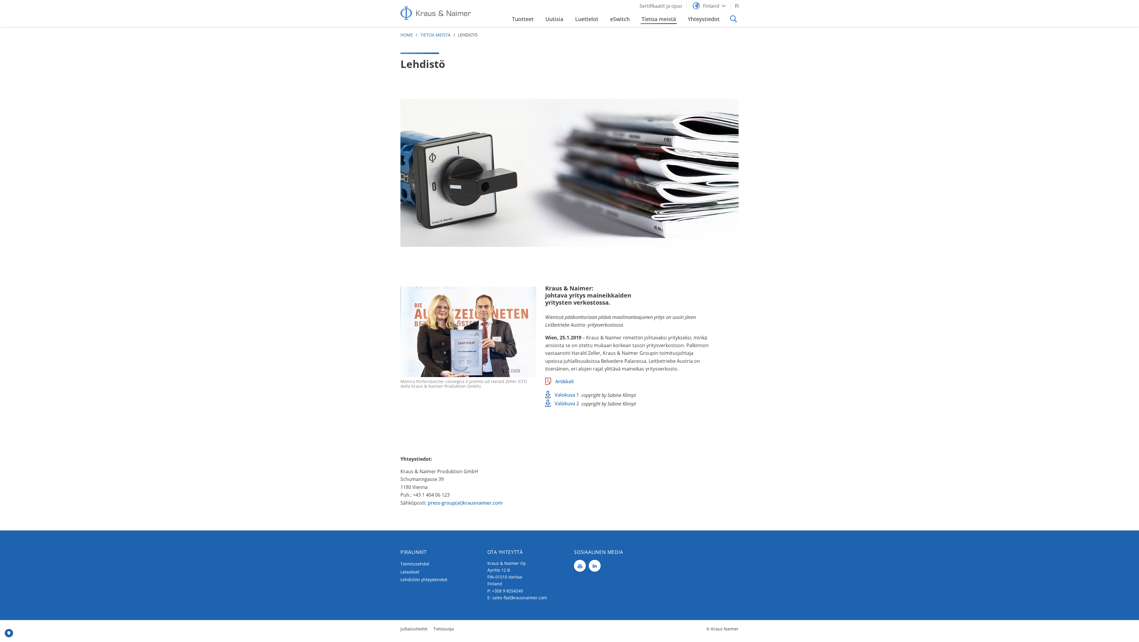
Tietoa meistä (435, 35)
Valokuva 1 (567, 395)
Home (406, 35)
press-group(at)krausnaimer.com (465, 503)
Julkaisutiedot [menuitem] (413, 629)
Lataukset (409, 572)
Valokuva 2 (567, 403)
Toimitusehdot (414, 564)
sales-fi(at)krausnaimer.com (519, 597)
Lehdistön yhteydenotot (423, 579)
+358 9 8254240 (507, 591)
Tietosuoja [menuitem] (443, 629)
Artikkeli (564, 381)
